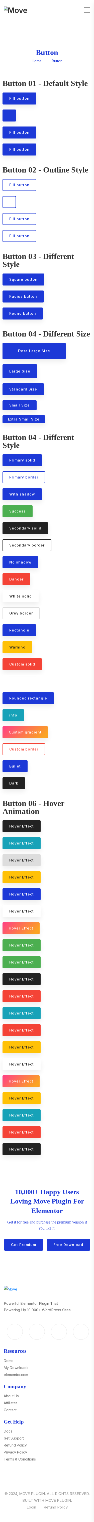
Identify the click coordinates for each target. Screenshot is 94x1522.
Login (31, 1507)
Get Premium (23, 1244)
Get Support (14, 1438)
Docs (8, 1431)
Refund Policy (15, 1445)
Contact (10, 1410)
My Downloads (16, 1368)
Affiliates (11, 1403)
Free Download (68, 1244)
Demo (9, 1360)
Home (37, 61)
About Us (11, 1396)
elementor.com (16, 1374)
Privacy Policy (15, 1452)
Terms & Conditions (20, 1459)
